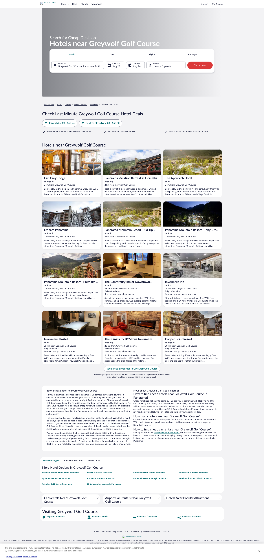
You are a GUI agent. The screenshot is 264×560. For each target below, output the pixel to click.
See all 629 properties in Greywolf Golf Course (132, 369)
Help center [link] (117, 532)
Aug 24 (137, 66)
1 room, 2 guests (162, 66)
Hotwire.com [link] (49, 105)
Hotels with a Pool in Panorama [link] (193, 473)
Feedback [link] (165, 532)
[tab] (71, 54)
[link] (64, 517)
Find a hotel (200, 65)
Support (204, 4)
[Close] (259, 551)
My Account (218, 4)
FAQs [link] (126, 532)
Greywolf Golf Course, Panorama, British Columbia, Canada (81, 66)
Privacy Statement (14, 557)
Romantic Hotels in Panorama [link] (101, 479)
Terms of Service (30, 557)
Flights (84, 4)
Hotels (64, 4)
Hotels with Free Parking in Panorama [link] (150, 479)
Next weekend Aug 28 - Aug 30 (102, 123)
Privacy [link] (96, 532)
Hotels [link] (59, 105)
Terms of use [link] (106, 532)
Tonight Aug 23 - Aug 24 (62, 123)
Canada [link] (68, 105)
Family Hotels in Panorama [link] (99, 473)
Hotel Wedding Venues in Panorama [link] (104, 484)
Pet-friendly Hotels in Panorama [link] (57, 484)
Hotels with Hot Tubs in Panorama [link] (149, 473)
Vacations (97, 4)
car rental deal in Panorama (167, 433)
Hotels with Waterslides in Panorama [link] (196, 479)
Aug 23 (116, 66)
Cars (74, 4)
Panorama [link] (94, 105)
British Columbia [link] (80, 105)
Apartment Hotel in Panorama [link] (56, 479)
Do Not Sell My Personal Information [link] (145, 532)
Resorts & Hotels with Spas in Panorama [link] (60, 473)
